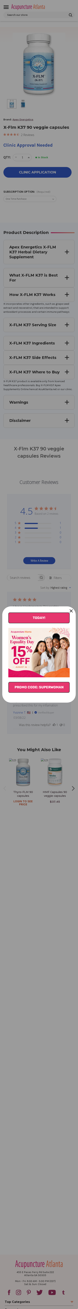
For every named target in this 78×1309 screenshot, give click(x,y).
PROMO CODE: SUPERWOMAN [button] (39, 687)
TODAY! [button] (39, 618)
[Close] (71, 611)
